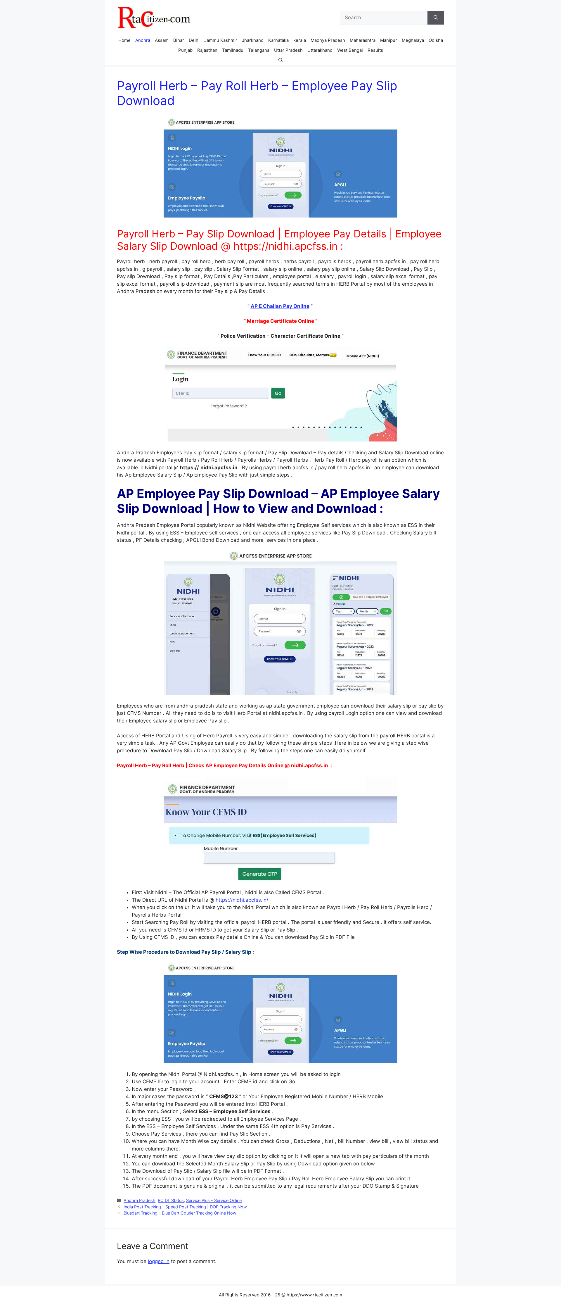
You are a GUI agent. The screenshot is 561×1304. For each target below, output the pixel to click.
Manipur (388, 40)
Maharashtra (362, 40)
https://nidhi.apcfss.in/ (242, 900)
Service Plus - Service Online (214, 1200)
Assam (162, 40)
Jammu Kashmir (220, 40)
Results (375, 50)
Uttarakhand (320, 50)
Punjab (185, 50)
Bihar (178, 40)
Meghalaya (413, 40)
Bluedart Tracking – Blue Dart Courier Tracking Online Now (180, 1212)
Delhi (194, 40)
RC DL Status (171, 1200)
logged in (158, 1261)
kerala (299, 40)
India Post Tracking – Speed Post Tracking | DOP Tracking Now (185, 1206)
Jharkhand (253, 40)
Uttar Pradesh (288, 50)
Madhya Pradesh (328, 40)
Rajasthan (207, 50)
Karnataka (278, 40)
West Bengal (350, 50)
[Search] (435, 18)
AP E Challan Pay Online (280, 306)
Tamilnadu (232, 50)
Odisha (436, 40)
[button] (280, 60)
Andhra (142, 40)
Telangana (258, 50)
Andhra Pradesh (139, 1200)
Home (124, 40)
